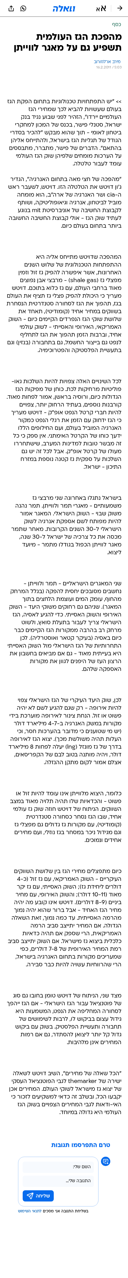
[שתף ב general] (11, 8)
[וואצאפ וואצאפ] (23, 8)
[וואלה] (64, 8)
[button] (101, 8)
